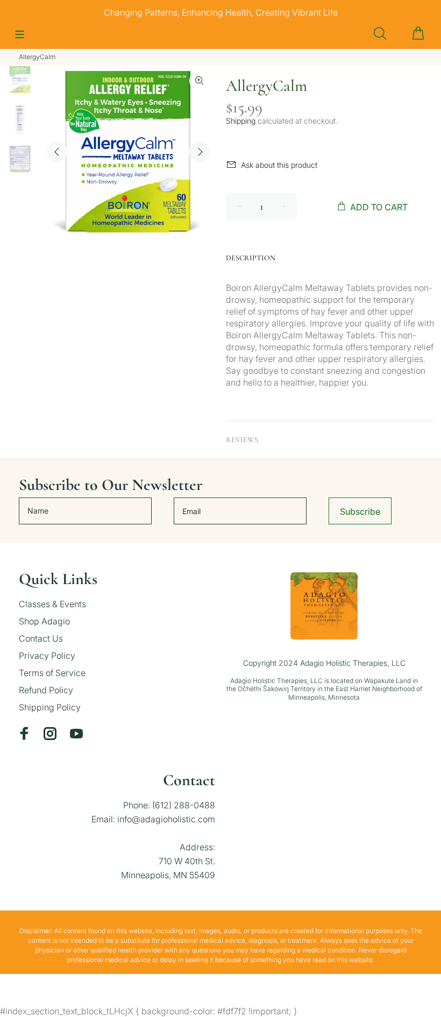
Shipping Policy (50, 707)
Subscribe (360, 511)
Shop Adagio (44, 621)
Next (199, 151)
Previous (57, 151)
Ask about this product (279, 164)
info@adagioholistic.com (166, 819)
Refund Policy (46, 690)
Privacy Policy (47, 655)
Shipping (240, 120)
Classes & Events (52, 604)
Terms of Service (52, 672)
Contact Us (41, 638)
